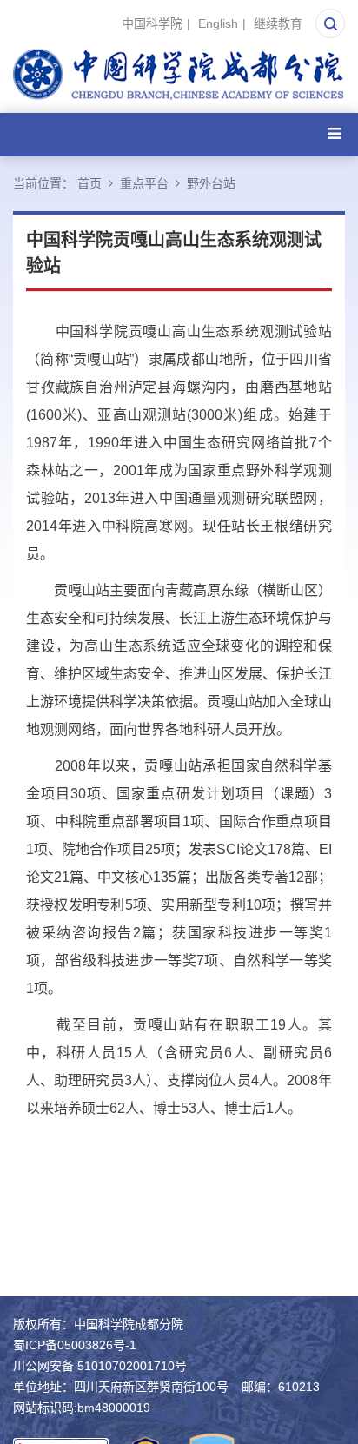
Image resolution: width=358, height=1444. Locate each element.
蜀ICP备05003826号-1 (74, 1345)
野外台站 (211, 183)
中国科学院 (152, 23)
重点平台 (144, 183)
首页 (89, 183)
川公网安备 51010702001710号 (100, 1366)
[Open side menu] (334, 134)
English (218, 23)
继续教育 (278, 23)
